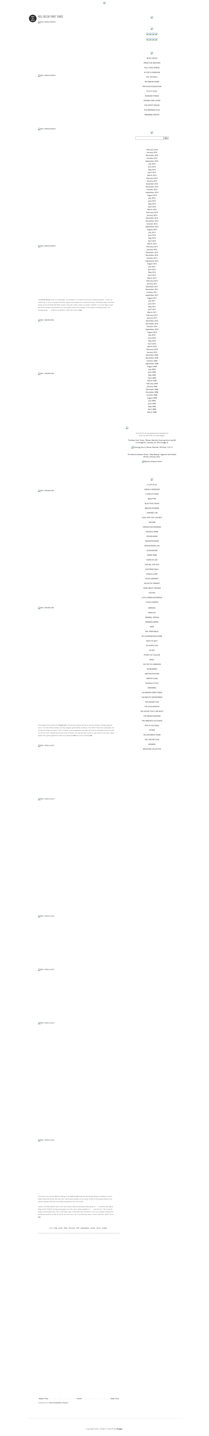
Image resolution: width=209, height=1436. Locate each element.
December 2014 (152, 184)
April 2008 (152, 409)
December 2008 (152, 389)
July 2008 (151, 400)
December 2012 (152, 252)
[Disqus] (79, 1278)
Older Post (114, 1398)
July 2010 (151, 335)
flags (66, 1228)
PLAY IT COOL (151, 91)
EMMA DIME (152, 555)
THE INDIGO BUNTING (152, 716)
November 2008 (152, 392)
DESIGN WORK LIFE (152, 546)
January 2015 (152, 181)
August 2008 (152, 398)
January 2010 (152, 352)
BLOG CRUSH (152, 58)
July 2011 (151, 301)
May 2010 (152, 341)
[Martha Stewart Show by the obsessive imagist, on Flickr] (152, 461)
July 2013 (151, 232)
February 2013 (152, 246)
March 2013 (152, 243)
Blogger (120, 1429)
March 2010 (152, 346)
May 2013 (152, 238)
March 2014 (152, 209)
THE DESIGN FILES (152, 702)
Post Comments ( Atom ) (58, 1402)
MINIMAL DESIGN (152, 617)
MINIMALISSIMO (152, 622)
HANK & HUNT (152, 574)
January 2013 (152, 249)
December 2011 (152, 286)
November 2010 (152, 324)
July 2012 (151, 266)
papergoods (85, 1228)
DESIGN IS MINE (152, 531)
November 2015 (152, 155)
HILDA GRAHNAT (152, 578)
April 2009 (152, 378)
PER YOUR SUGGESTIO (151, 86)
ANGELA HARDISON (152, 489)
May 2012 (152, 272)
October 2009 (152, 361)
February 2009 (152, 383)
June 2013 (152, 235)
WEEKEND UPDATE (152, 114)
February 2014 (152, 212)
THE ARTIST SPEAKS (152, 105)
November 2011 (152, 289)
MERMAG (152, 608)
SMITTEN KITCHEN (152, 673)
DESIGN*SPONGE (152, 541)
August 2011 (152, 298)
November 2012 (152, 255)
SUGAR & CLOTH (152, 683)
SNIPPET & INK (152, 678)
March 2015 (152, 175)
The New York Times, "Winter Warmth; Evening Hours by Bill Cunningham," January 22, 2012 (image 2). (152, 441)
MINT (152, 626)
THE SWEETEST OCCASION (152, 721)
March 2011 (152, 312)
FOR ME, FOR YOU (152, 564)
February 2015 (152, 178)
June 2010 (152, 338)
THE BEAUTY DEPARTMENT (152, 697)
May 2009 (152, 375)
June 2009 (152, 372)
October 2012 (152, 258)
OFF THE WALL (152, 77)
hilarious (72, 1228)
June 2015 (152, 167)
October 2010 (152, 326)
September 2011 (152, 295)
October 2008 (152, 395)
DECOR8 (152, 522)
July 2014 (151, 198)
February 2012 (152, 281)
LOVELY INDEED (152, 602)
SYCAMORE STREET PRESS (152, 692)
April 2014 (152, 207)
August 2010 (152, 332)
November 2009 (152, 358)
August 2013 (152, 229)
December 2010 (152, 321)
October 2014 (152, 189)
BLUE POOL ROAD (152, 503)
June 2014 (152, 201)
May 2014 (152, 204)
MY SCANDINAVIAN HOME (152, 636)
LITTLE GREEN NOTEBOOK (152, 597)
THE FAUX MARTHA (151, 706)
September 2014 (152, 192)
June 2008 (152, 403)
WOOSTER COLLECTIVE (152, 749)
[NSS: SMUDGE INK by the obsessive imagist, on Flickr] (76, 344)
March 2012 (152, 278)
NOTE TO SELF (152, 641)
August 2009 (152, 366)
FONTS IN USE (151, 560)
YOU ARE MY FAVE (152, 739)
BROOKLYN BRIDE (152, 508)
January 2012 (152, 283)
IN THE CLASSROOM (152, 72)
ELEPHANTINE (152, 550)
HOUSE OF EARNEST (152, 583)
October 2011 (152, 292)
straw (98, 1228)
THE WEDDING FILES (152, 110)
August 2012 (152, 263)
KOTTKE (152, 593)
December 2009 (152, 355)
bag (56, 1228)
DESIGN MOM (152, 536)
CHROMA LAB (152, 513)
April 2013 (152, 241)
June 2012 (152, 269)
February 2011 (152, 315)
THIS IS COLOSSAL (152, 725)
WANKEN (151, 744)
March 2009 (152, 380)
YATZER (152, 730)
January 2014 (152, 215)
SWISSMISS (152, 688)
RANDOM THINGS (152, 96)
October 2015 (152, 158)
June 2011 (152, 304)
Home (79, 1398)
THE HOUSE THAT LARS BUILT (152, 711)
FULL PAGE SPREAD (152, 67)
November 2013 (152, 221)
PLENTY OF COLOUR (152, 655)
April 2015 (152, 172)
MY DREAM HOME (152, 81)
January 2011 (152, 318)
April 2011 (152, 309)
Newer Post (43, 1398)
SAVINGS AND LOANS (152, 100)
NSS (78, 1228)
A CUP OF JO (152, 484)
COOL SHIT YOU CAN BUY (152, 517)
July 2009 (151, 369)
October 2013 (152, 224)
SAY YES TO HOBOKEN (152, 664)
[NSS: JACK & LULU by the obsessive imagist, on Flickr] (76, 769)
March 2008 (152, 412)
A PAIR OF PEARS (152, 494)
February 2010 (152, 349)
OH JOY (152, 650)
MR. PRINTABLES (152, 631)
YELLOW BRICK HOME (152, 735)
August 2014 (152, 195)
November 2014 (152, 187)
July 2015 (151, 164)
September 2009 (152, 363)
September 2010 (152, 329)
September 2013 (152, 226)
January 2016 (152, 152)
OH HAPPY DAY (152, 645)
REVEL (151, 659)
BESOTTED (152, 498)
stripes (104, 1228)
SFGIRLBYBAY (152, 669)
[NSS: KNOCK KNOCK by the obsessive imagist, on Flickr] (76, 46)
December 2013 (152, 218)
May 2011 (152, 306)
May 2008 (152, 406)
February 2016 (152, 149)
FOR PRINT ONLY (152, 569)
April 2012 (152, 275)
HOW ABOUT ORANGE (152, 588)
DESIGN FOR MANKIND (152, 527)
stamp (92, 1228)
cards (60, 1228)
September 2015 (152, 161)
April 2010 (152, 344)
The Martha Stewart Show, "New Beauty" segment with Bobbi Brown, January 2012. (152, 455)
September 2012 (152, 261)
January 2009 (152, 386)
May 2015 (152, 169)
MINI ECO (152, 612)
